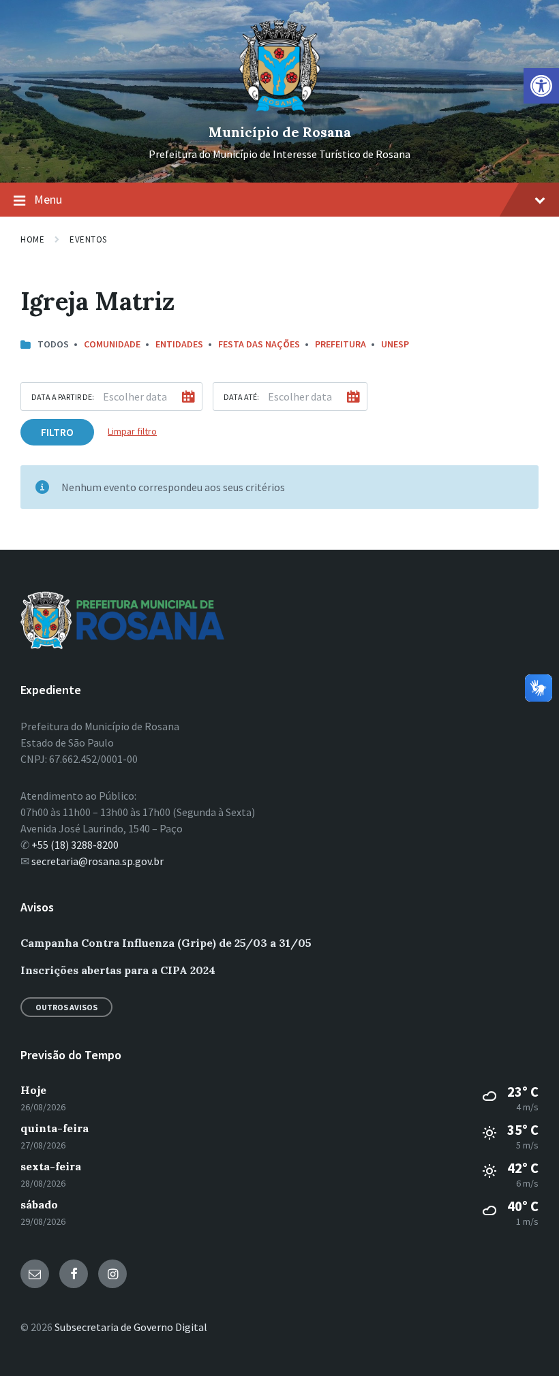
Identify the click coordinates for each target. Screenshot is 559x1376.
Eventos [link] (88, 239)
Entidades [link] (179, 344)
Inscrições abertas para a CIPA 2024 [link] (117, 970)
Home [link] (32, 239)
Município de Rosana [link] (280, 131)
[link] (541, 86)
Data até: (241, 397)
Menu (48, 199)
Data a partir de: (62, 397)
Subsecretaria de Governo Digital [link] (131, 1327)
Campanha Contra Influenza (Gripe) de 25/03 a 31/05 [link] (166, 943)
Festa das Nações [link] (259, 344)
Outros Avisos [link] (66, 1007)
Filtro (57, 432)
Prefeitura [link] (340, 344)
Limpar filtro (132, 431)
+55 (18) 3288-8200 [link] (75, 844)
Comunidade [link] (112, 344)
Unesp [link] (395, 344)
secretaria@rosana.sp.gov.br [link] (97, 861)
